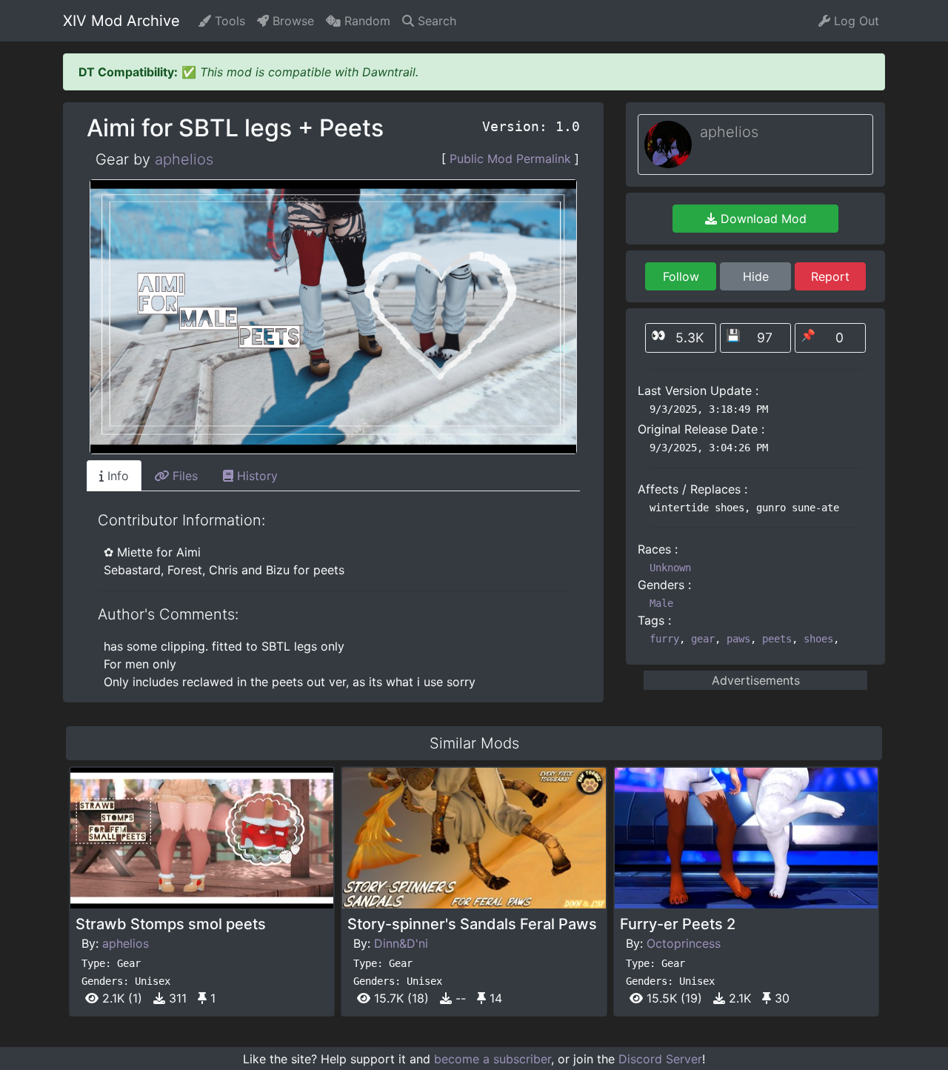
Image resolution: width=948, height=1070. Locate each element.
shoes (818, 639)
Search (435, 20)
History (255, 475)
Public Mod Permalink (510, 158)
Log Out (854, 20)
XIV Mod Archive (121, 21)
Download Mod (762, 218)
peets (777, 639)
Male (661, 603)
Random (365, 20)
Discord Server (660, 1058)
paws (738, 639)
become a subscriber (492, 1058)
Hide (756, 276)
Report (830, 276)
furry (664, 639)
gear (703, 639)
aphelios (184, 159)
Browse (291, 20)
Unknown (670, 568)
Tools (228, 20)
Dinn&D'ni (401, 943)
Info (116, 475)
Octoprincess (684, 943)
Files (183, 475)
